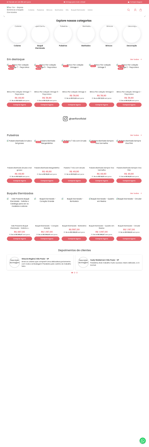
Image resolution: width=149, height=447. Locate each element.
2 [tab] (74, 272)
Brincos (49, 10)
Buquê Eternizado (78, 10)
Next (144, 16)
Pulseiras (40, 10)
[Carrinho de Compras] (140, 9)
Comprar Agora (19, 105)
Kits (67, 10)
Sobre (90, 10)
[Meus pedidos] (135, 10)
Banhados (59, 10)
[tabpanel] (40, 263)
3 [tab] (77, 272)
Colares (31, 10)
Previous (4, 16)
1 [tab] (72, 272)
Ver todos (134, 59)
